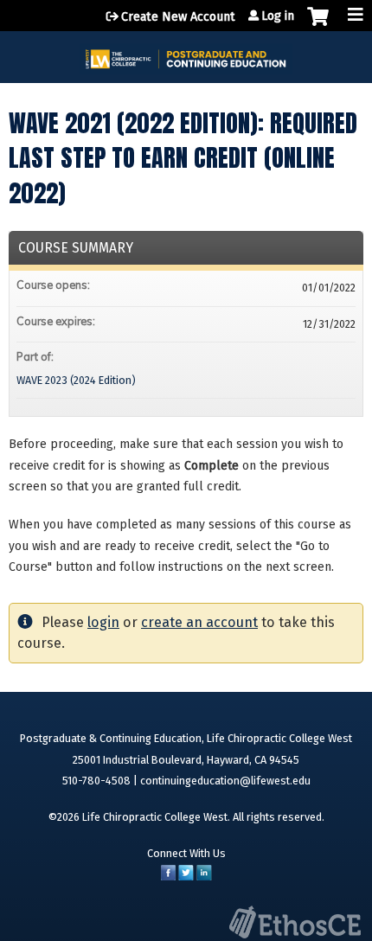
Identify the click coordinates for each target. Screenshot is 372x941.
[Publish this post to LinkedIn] (204, 876)
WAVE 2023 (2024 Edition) (76, 380)
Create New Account (178, 16)
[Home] (186, 52)
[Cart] (318, 25)
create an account (199, 622)
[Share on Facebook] (168, 876)
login (103, 622)
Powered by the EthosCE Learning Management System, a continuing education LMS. (295, 922)
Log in (277, 16)
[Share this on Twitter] (186, 876)
